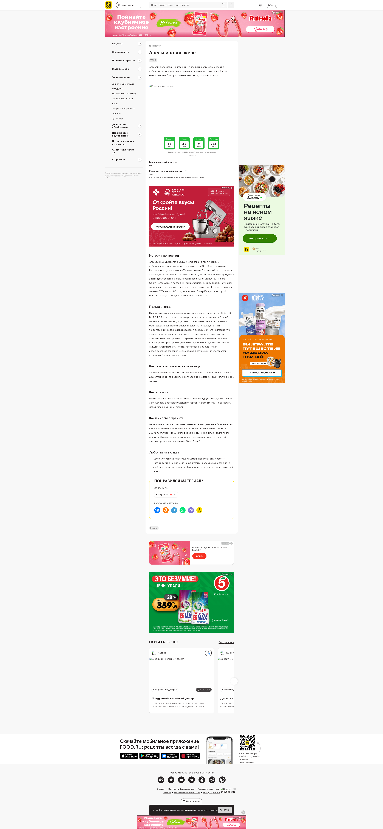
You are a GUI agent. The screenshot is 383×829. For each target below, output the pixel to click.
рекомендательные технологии (192, 810)
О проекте (118, 159)
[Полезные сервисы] (140, 60)
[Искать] (231, 5)
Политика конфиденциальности (181, 789)
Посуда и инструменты (123, 108)
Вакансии (167, 792)
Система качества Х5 (123, 151)
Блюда (115, 103)
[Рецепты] (140, 43)
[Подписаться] (208, 653)
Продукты (117, 89)
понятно (225, 810)
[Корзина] (260, 5)
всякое (153, 528)
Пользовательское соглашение (210, 789)
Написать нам (193, 801)
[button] (234, 681)
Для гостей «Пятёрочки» (120, 126)
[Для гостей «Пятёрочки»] (140, 126)
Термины (116, 113)
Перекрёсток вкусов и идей (120, 134)
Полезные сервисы (123, 60)
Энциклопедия (121, 77)
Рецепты (117, 43)
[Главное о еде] (140, 69)
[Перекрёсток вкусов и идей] (140, 134)
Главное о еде (120, 68)
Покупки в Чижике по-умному (123, 143)
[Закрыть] (234, 789)
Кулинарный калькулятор (124, 94)
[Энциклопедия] (140, 77)
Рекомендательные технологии (187, 792)
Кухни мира (117, 118)
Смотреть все (226, 642)
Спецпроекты (120, 52)
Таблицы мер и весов (122, 98)
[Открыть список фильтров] (223, 5)
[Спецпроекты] (140, 52)
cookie (214, 810)
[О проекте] (140, 159)
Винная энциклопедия (123, 84)
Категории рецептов (211, 792)
